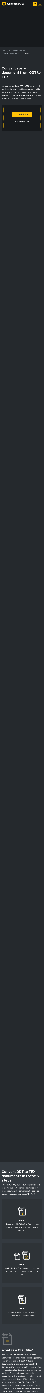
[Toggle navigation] (40, 4)
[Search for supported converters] (35, 4)
